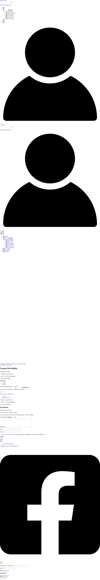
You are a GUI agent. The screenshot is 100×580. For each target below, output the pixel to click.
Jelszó (1, 568)
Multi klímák (14, 363)
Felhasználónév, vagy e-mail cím (7, 565)
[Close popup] (1, 563)
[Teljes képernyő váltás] (1, 578)
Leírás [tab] (4, 396)
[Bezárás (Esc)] (4, 578)
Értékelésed (3, 427)
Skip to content (3, 0)
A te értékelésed (4, 417)
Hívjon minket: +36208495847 (6, 394)
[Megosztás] (3, 578)
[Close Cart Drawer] (1, 440)
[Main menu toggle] (2, 233)
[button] (8, 10)
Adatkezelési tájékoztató (8, 443)
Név (1, 429)
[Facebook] (50, 561)
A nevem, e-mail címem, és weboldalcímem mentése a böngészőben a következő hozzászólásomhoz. (23, 434)
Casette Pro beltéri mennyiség (6, 386)
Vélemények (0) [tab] (6, 397)
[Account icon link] (50, 123)
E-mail (2, 431)
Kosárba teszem (25, 387)
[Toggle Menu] (10, 10)
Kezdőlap (2, 363)
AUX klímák (8, 363)
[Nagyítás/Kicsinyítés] (0, 578)
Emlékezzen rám (5, 570)
